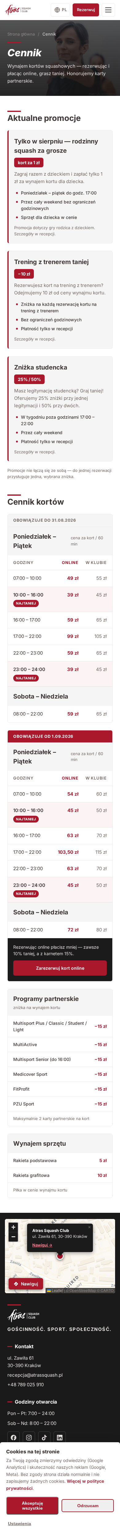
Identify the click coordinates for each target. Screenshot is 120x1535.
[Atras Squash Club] (17, 10)
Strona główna (21, 34)
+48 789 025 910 (25, 1384)
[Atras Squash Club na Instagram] (29, 1437)
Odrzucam (87, 1505)
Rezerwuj (86, 9)
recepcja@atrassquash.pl (35, 1375)
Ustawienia (19, 1523)
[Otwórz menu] (108, 10)
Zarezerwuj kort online (60, 968)
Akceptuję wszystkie (32, 1506)
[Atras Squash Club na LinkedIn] (60, 1437)
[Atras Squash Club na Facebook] (13, 1437)
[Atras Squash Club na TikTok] (44, 1437)
